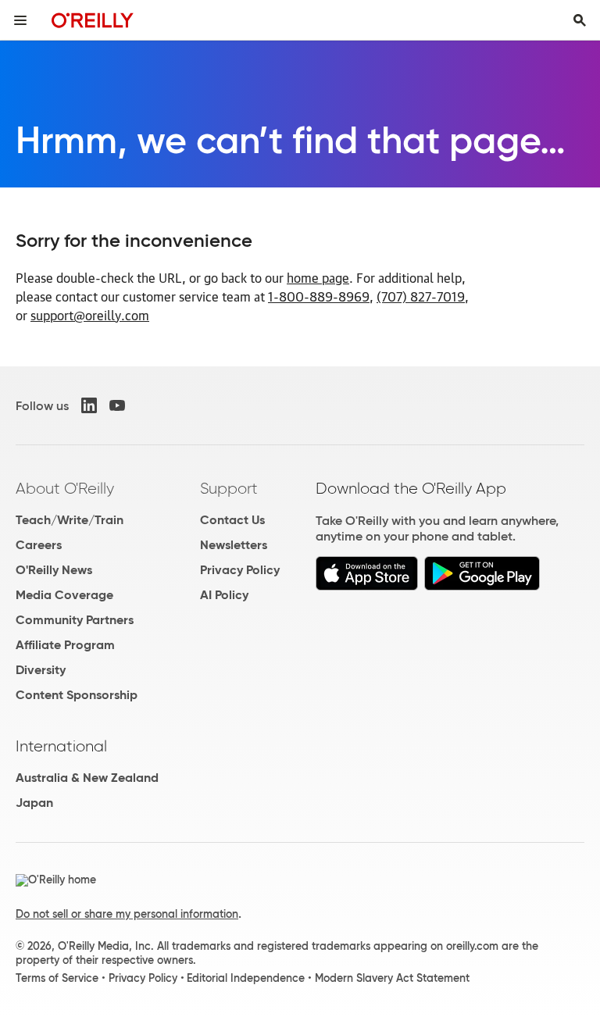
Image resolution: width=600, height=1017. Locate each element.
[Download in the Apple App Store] (367, 586)
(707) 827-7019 (421, 296)
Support (229, 488)
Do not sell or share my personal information (127, 914)
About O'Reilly (65, 488)
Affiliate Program (65, 645)
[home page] (93, 20)
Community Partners (75, 620)
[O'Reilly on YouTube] (117, 405)
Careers (39, 545)
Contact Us (232, 520)
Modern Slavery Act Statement (392, 978)
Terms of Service (57, 978)
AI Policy (224, 595)
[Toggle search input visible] (579, 20)
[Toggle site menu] (20, 20)
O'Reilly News (54, 570)
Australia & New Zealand (87, 777)
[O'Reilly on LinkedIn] (89, 405)
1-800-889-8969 (319, 296)
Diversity (41, 670)
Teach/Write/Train (69, 520)
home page (318, 277)
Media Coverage (64, 595)
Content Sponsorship (77, 695)
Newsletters (233, 545)
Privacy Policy (240, 570)
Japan (34, 802)
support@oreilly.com (89, 314)
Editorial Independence (246, 978)
